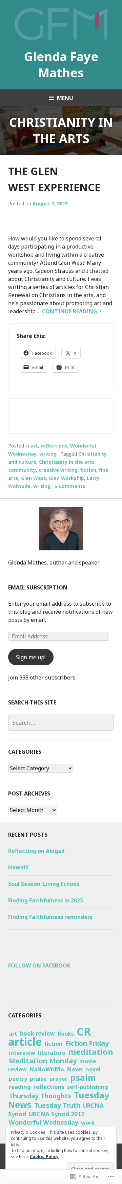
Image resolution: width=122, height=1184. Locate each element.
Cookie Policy (44, 1156)
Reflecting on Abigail (36, 851)
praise (38, 1078)
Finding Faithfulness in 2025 (45, 900)
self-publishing (87, 1087)
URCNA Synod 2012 (56, 1114)
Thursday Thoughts (40, 1096)
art (34, 445)
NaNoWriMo (46, 1069)
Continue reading (70, 311)
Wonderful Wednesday (43, 1122)
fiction (88, 470)
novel (93, 1069)
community (22, 470)
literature (51, 1053)
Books (66, 1033)
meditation (90, 1051)
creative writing (58, 470)
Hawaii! (18, 867)
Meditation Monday (43, 1060)
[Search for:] (61, 722)
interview (22, 1053)
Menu (65, 98)
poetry (18, 1078)
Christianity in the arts (67, 462)
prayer (58, 1078)
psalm (83, 1077)
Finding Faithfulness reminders (50, 917)
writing (48, 454)
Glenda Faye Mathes (61, 64)
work (88, 1122)
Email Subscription (37, 587)
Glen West (33, 478)
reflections (54, 445)
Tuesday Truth (57, 1105)
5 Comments (70, 486)
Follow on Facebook (39, 965)
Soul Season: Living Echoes (43, 884)
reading (20, 1087)
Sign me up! (30, 657)
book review (37, 1033)
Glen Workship (66, 478)
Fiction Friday (87, 1043)
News (75, 1069)
